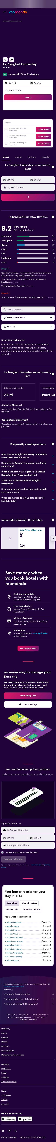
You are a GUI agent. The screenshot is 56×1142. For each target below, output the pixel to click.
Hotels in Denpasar (13, 922)
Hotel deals (11, 1015)
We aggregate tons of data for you (21, 999)
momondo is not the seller (17, 994)
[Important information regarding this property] (53, 374)
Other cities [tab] (11, 903)
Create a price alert (39, 633)
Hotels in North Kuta (14, 941)
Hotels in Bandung (13, 945)
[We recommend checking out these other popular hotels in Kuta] (53, 520)
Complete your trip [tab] (31, 909)
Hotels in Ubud (11, 934)
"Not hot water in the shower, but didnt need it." (27, 297)
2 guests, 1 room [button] (13, 90)
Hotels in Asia (24, 1015)
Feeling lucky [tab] (12, 909)
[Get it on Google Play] (8, 1118)
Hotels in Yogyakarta (14, 953)
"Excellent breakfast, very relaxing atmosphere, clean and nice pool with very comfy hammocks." (26, 274)
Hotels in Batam (12, 961)
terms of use (36, 865)
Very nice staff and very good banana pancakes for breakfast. (23, 281)
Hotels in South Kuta (14, 938)
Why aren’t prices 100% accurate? (21, 1004)
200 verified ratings (29, 74)
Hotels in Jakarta (12, 926)
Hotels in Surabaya (13, 949)
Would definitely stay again (17, 286)
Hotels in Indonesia (39, 1015)
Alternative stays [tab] (29, 903)
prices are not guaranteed (14, 986)
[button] (5, 12)
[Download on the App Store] (25, 1118)
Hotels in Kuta (11, 930)
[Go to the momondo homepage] (18, 12)
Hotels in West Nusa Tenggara (19, 1017)
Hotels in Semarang (13, 957)
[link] (28, 648)
